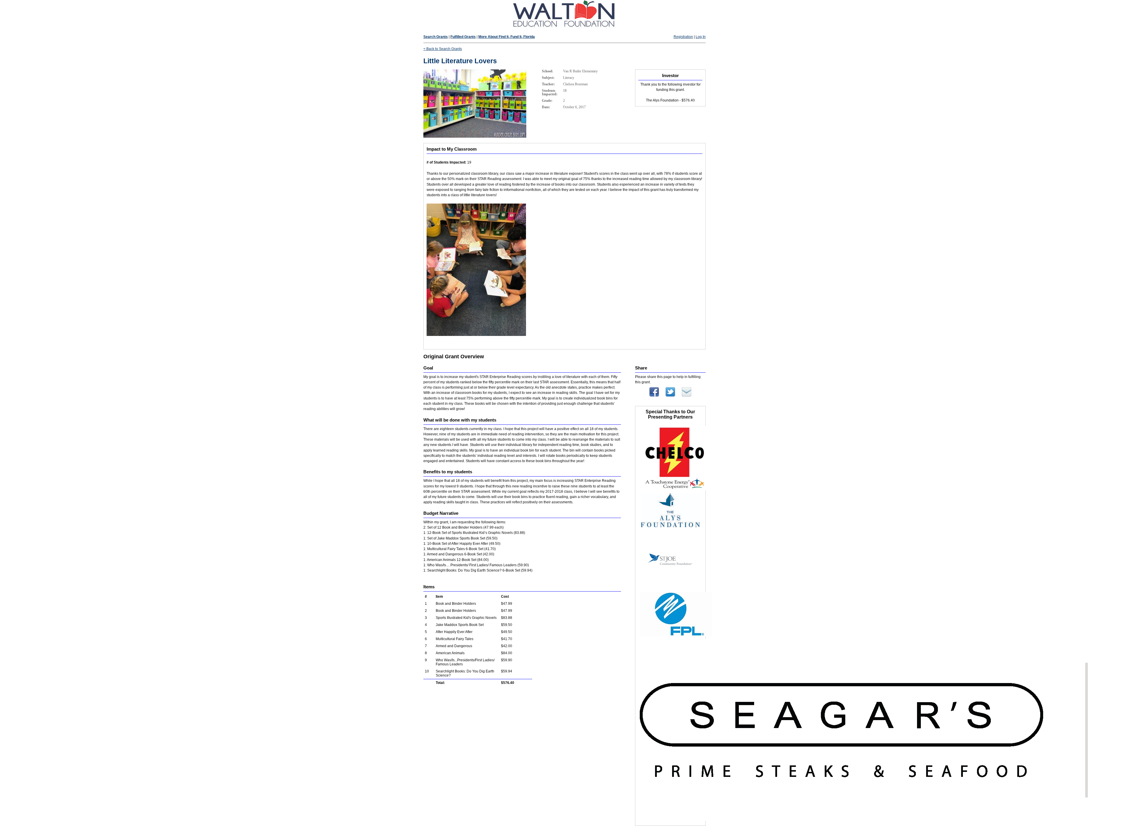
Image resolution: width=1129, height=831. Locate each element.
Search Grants (435, 37)
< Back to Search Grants (442, 49)
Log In (701, 37)
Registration (683, 37)
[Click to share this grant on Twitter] (670, 395)
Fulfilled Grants (463, 37)
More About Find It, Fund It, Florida (506, 37)
